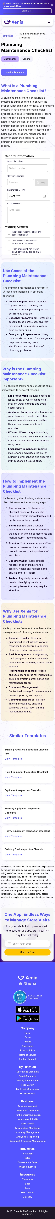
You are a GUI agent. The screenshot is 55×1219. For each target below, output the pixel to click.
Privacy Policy (27, 1050)
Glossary (27, 1197)
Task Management (27, 1106)
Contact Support (27, 1059)
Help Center (27, 1192)
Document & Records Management (28, 1141)
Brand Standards (27, 1076)
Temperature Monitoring (27, 1128)
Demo (28, 1037)
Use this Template (14, 72)
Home (27, 1033)
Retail (28, 1158)
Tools (27, 1188)
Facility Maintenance (27, 1080)
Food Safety (27, 1085)
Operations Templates (27, 1110)
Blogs (27, 1183)
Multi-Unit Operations (27, 1089)
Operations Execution (27, 1071)
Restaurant (27, 1153)
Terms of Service (27, 1054)
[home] (13, 22)
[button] (48, 22)
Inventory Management (28, 1132)
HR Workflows (27, 1093)
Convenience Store (27, 1162)
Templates (7, 35)
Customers (27, 1046)
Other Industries (27, 1167)
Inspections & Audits (27, 1119)
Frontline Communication (28, 1115)
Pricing (27, 1041)
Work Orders (27, 1123)
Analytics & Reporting (27, 1136)
